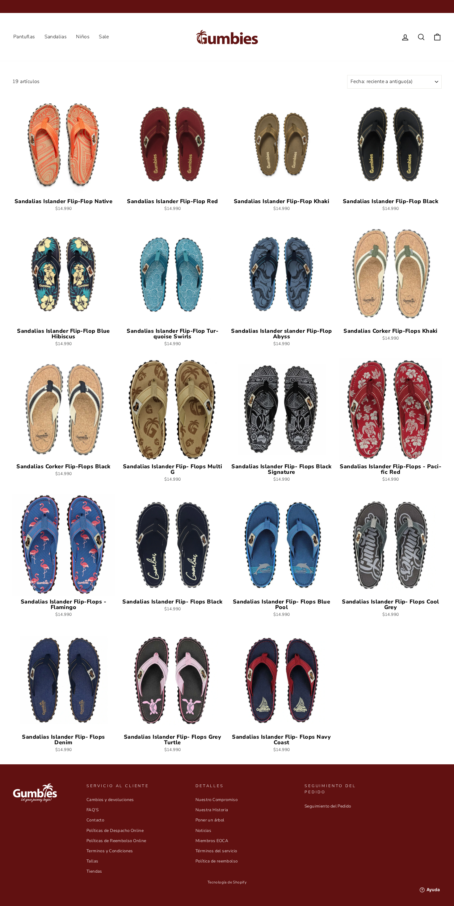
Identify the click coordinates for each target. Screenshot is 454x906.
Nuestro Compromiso (216, 800)
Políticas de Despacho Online (115, 830)
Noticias (203, 830)
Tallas (92, 861)
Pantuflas (24, 36)
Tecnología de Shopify (227, 882)
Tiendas (94, 871)
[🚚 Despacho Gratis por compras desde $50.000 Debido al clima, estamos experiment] (227, 6)
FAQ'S (92, 810)
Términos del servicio (216, 851)
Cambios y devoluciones (110, 800)
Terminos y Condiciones (109, 851)
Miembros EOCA (211, 841)
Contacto (95, 820)
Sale (104, 36)
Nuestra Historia (211, 810)
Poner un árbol (210, 820)
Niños (83, 36)
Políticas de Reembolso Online (116, 841)
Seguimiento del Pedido (328, 806)
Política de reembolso (216, 861)
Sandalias (55, 36)
